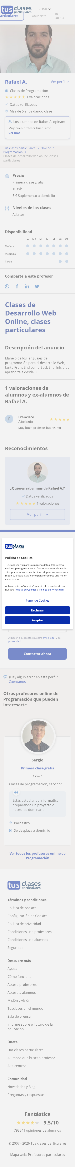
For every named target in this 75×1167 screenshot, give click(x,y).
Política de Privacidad (51, 589)
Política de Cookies (25, 589)
